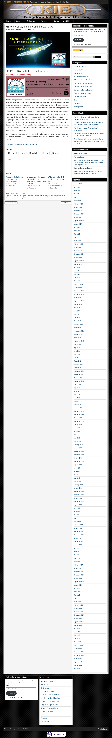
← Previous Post (11, 203)
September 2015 (79, 622)
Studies (18, 21)
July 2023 (77, 307)
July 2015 (77, 628)
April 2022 (77, 358)
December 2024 (79, 251)
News (75, 100)
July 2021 (77, 388)
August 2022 (78, 344)
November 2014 (79, 655)
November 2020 (79, 414)
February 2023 (78, 324)
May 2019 (77, 475)
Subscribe (78, 40)
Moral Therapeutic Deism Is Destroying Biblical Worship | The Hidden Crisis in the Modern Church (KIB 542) (89, 141)
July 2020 (77, 428)
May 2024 (77, 274)
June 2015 (77, 632)
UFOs (25, 198)
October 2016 (78, 578)
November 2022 (79, 334)
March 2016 (77, 602)
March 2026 (77, 200)
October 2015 (78, 618)
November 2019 (79, 454)
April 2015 (77, 638)
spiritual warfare (17, 198)
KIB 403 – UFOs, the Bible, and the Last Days (29, 26)
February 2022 (78, 364)
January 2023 (78, 327)
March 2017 (77, 561)
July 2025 (77, 227)
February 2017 (78, 565)
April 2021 (77, 398)
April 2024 (77, 277)
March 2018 (77, 521)
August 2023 (78, 304)
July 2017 (77, 548)
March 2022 (77, 361)
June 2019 (77, 471)
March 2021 (77, 401)
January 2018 (78, 528)
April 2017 (77, 558)
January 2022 (78, 368)
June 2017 (77, 551)
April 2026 (77, 197)
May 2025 (77, 234)
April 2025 (77, 237)
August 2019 (78, 465)
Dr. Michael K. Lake (16, 196)
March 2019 (77, 481)
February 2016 (78, 605)
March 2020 (77, 441)
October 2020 (78, 418)
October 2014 (78, 658)
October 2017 (78, 538)
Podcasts (32, 29)
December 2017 (79, 531)
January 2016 (78, 608)
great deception (28, 196)
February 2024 (78, 284)
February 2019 (78, 485)
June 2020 (77, 431)
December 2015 (79, 612)
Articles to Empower (80, 66)
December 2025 (79, 211)
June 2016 (77, 592)
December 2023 (79, 291)
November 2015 (79, 615)
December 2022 (79, 331)
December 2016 (79, 572)
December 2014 (79, 652)
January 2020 (78, 448)
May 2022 (77, 354)
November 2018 (79, 495)
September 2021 (79, 381)
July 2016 (77, 588)
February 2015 (78, 645)
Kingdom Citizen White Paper (83, 86)
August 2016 (78, 585)
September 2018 (79, 501)
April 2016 (77, 598)
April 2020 (77, 438)
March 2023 (77, 321)
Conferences (31, 21)
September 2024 (79, 261)
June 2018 (77, 511)
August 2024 (78, 264)
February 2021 (78, 404)
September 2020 (79, 421)
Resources (44, 21)
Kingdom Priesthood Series (82, 93)
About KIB (66, 21)
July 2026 (77, 187)
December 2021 (79, 371)
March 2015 (77, 642)
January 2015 (78, 648)
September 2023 (79, 301)
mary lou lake (49, 196)
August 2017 (78, 545)
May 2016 (77, 595)
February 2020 (78, 444)
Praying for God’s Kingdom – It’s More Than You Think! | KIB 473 (15, 179)
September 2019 (79, 461)
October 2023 (78, 297)
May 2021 (77, 394)
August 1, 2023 (21, 29)
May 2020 (77, 434)
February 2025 (78, 244)
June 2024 (77, 271)
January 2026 (78, 207)
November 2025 (79, 214)
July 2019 (77, 468)
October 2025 (78, 217)
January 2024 (78, 287)
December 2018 (79, 491)
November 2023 (79, 294)
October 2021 (78, 378)
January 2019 (78, 488)
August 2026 (78, 184)
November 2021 (79, 374)
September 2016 (79, 581)
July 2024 (77, 267)
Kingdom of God (39, 196)
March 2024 (77, 281)
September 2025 (79, 220)
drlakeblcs (11, 29)
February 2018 (78, 525)
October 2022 (78, 338)
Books (8, 21)
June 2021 (77, 391)
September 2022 (79, 341)
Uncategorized (78, 107)
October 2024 (78, 257)
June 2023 (77, 311)
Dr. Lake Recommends (81, 76)
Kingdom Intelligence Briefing (16, 1)
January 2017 (78, 568)
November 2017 (79, 535)
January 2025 (78, 247)
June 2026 (77, 190)
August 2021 (78, 384)
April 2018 (77, 518)
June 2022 (77, 351)
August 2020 (78, 424)
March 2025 (77, 241)
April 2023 (77, 317)
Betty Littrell (77, 171)
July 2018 (77, 508)
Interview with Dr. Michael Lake (83, 83)
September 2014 (79, 662)
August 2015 (78, 625)
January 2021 (78, 408)
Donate (56, 21)
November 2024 (79, 254)
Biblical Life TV (78, 70)
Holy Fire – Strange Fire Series (83, 80)
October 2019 (78, 458)
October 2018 (78, 498)
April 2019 (77, 478)
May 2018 (77, 515)
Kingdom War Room (80, 97)
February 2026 (78, 204)
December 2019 (79, 451)
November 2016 (79, 575)
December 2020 (79, 411)
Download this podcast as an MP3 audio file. (22, 144)
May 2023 (77, 314)
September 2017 (79, 541)
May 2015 (77, 635)
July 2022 (77, 348)
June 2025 (77, 231)
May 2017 (77, 555)
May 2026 (77, 194)
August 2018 (78, 505)
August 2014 (78, 665)
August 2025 (78, 224)
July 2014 (77, 668)
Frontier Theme (102, 729)
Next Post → (66, 203)
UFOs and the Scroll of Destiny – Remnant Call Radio (56, 179)
